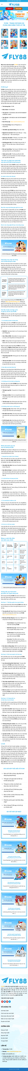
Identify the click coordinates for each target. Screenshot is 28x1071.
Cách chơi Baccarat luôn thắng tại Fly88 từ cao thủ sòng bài (14, 961)
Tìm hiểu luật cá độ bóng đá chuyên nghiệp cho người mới (14, 909)
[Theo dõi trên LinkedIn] (5, 1002)
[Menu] (2, 4)
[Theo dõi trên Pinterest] (2, 1002)
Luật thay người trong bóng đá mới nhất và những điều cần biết (14, 935)
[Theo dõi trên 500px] (9, 1002)
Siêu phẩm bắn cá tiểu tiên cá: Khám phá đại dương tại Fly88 (14, 883)
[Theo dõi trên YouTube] (7, 1002)
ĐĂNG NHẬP (18, 8)
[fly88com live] (14, 4)
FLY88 (15, 64)
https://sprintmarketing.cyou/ (9, 614)
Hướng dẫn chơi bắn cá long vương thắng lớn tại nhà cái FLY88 (14, 857)
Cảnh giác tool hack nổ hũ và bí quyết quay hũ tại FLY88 (14, 831)
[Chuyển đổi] (2, 773)
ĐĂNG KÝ (10, 8)
